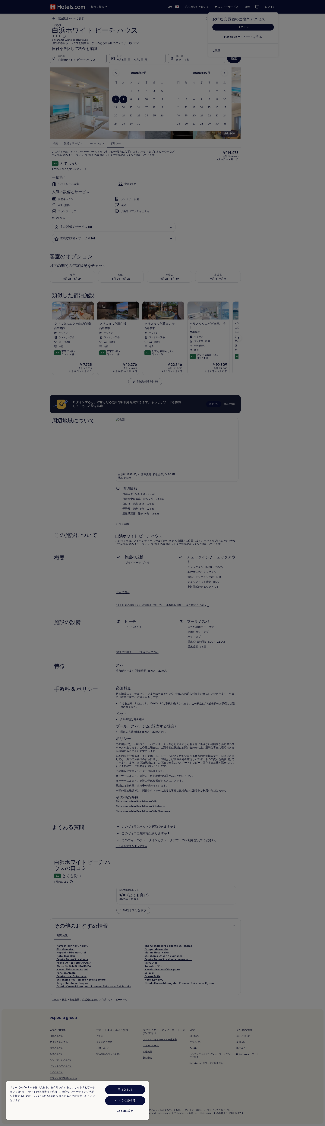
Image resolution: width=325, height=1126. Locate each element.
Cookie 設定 (125, 1111)
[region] (77, 1100)
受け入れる (125, 1090)
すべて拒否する (125, 1100)
